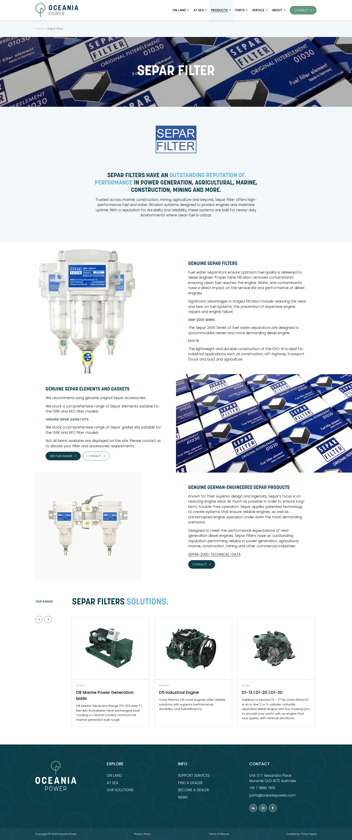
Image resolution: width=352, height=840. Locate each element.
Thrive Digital (309, 834)
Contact (301, 10)
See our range (61, 456)
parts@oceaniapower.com (272, 795)
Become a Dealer (193, 790)
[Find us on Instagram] (263, 808)
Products (219, 10)
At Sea (199, 10)
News (183, 797)
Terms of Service (219, 834)
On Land (179, 10)
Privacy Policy (142, 834)
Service (258, 10)
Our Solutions (120, 790)
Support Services (194, 775)
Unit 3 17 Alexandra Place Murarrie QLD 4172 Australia (272, 778)
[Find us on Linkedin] (253, 808)
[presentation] (39, 619)
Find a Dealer (190, 782)
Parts (240, 10)
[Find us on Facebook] (273, 808)
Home (39, 29)
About (277, 10)
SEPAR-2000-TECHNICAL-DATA (214, 554)
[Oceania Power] (56, 10)
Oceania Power (67, 834)
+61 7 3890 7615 (262, 787)
